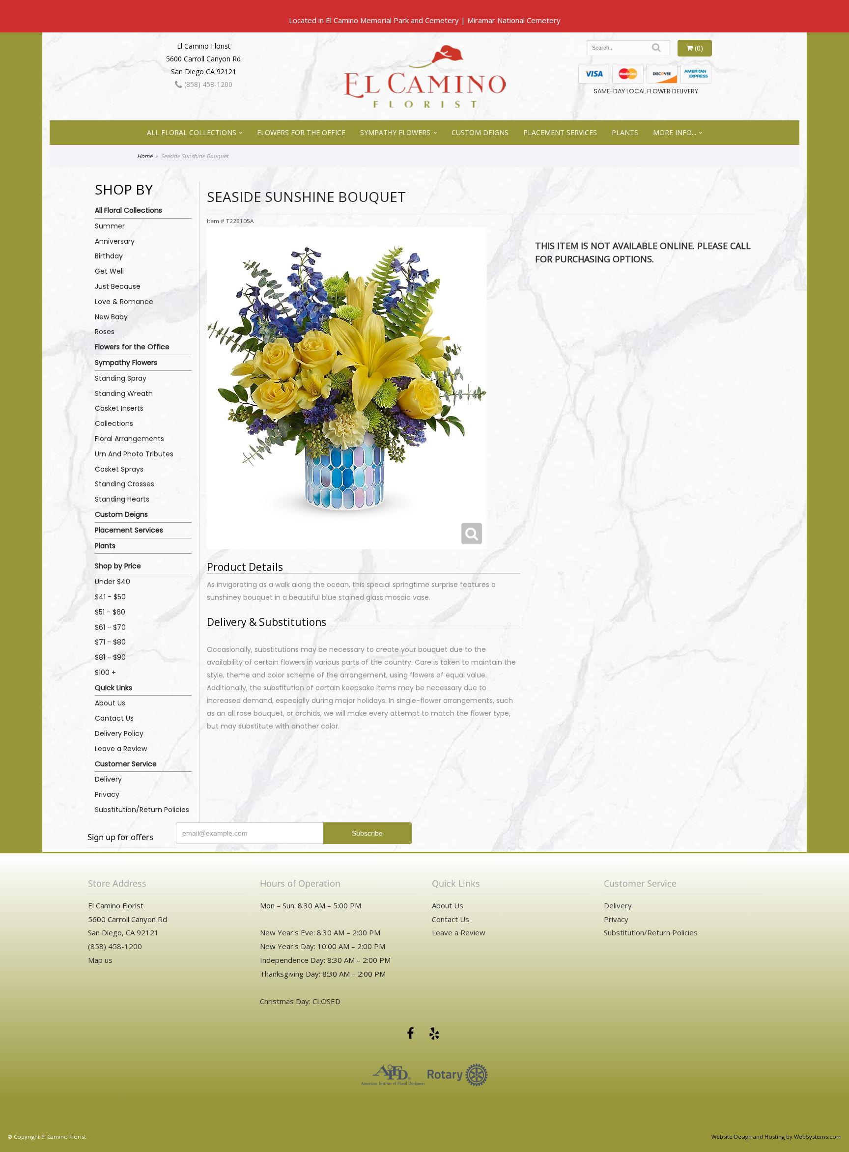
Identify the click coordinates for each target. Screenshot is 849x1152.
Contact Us (114, 718)
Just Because (118, 286)
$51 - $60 (110, 612)
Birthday (109, 256)
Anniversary (115, 241)
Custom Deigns (480, 132)
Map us (100, 960)
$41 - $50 (110, 597)
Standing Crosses (124, 484)
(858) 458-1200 (207, 84)
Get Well (109, 271)
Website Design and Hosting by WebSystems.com (776, 1136)
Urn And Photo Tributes (134, 454)
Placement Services (560, 132)
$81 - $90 (110, 657)
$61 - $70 (110, 627)
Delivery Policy (119, 733)
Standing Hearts (122, 499)
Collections (114, 423)
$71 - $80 (110, 642)
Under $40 (112, 582)
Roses (104, 332)
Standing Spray (120, 378)
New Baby (111, 317)
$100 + (105, 672)
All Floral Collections (191, 132)
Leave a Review (121, 749)
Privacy (107, 794)
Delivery (108, 779)
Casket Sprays (119, 469)
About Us (110, 703)
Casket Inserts (119, 408)
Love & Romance (124, 302)
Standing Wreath (124, 393)
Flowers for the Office (301, 132)
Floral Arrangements (129, 439)
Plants (625, 132)
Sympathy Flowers (395, 132)
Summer (110, 226)
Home (144, 156)
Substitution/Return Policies (142, 810)
